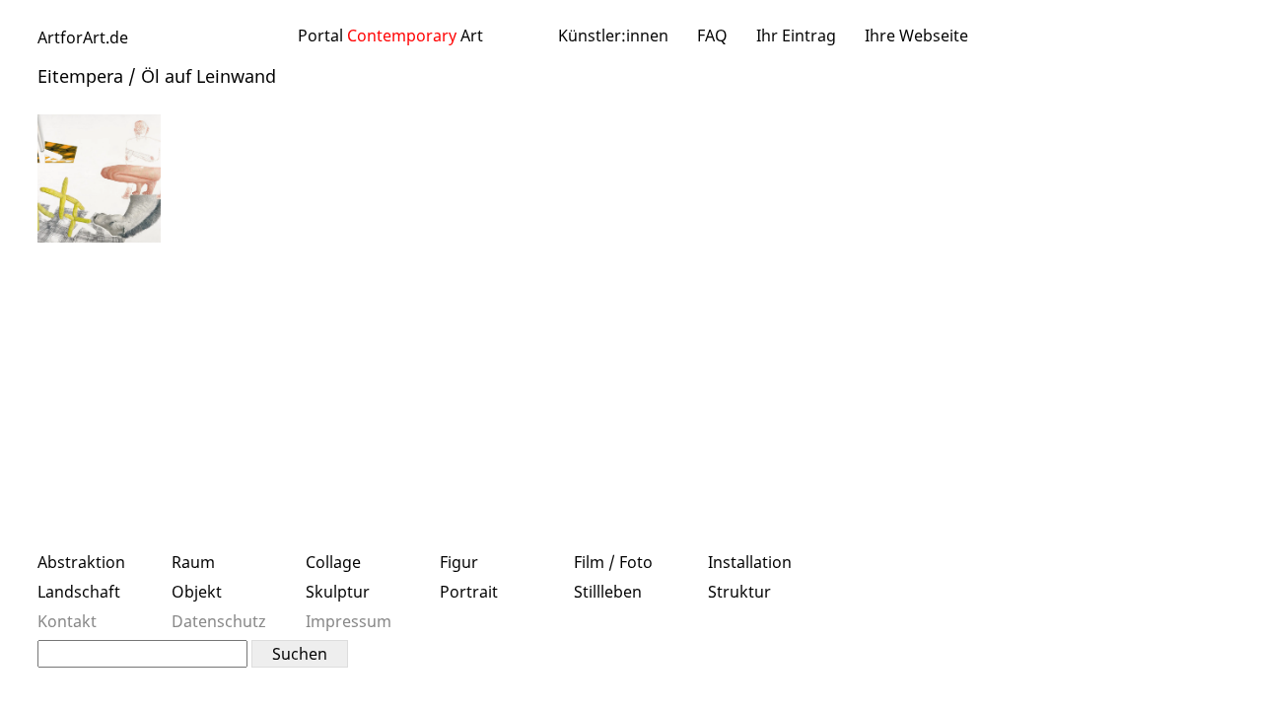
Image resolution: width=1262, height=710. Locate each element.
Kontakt (67, 621)
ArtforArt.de (82, 37)
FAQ (712, 35)
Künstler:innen (613, 35)
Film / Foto (613, 562)
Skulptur (338, 592)
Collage (333, 562)
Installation (750, 562)
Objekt (197, 592)
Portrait (469, 592)
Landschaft (78, 592)
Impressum (348, 621)
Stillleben (608, 592)
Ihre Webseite (916, 35)
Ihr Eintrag (796, 35)
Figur (459, 562)
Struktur (739, 592)
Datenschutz (219, 621)
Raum (193, 562)
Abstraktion (81, 562)
